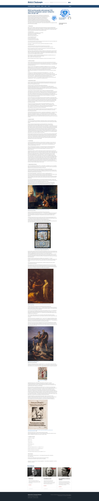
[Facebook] (68, 2)
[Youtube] (69, 2)
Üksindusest (31, 478)
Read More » (45, 485)
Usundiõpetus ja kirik (47, 478)
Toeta (48, 6)
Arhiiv (42, 6)
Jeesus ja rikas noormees (41, 380)
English (70, 6)
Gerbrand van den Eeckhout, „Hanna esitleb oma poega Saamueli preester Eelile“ (38, 209)
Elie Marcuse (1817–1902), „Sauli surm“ (33, 361)
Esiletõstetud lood (64, 23)
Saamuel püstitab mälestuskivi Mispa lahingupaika (41, 248)
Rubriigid (38, 6)
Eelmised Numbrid (31, 6)
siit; (63, 495)
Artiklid (60, 23)
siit (49, 29)
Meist (45, 6)
